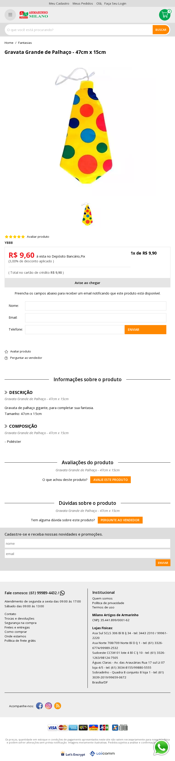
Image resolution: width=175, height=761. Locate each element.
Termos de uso (103, 607)
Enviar (133, 329)
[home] (33, 15)
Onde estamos (15, 636)
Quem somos (102, 598)
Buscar (160, 30)
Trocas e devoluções (19, 618)
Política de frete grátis (20, 641)
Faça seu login (115, 3)
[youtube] (57, 706)
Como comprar (16, 632)
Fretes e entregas (17, 627)
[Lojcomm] (102, 753)
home (9, 43)
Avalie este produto (110, 480)
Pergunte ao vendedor (120, 520)
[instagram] (48, 706)
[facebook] (39, 706)
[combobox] (87, 29)
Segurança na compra (20, 623)
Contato (10, 614)
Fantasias (25, 43)
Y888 (9, 243)
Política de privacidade (108, 603)
